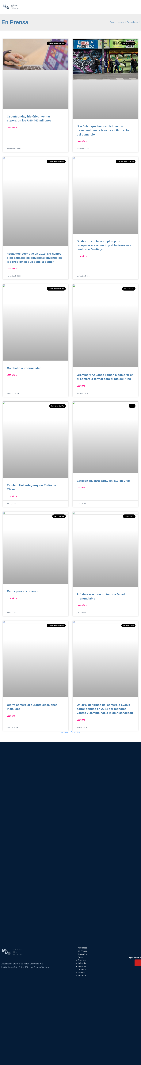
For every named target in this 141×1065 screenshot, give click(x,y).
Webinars (82, 975)
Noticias (120, 22)
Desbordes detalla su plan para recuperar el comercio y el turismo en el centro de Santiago (104, 245)
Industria (82, 963)
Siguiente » (75, 732)
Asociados (82, 948)
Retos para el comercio (23, 591)
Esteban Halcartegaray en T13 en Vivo (103, 480)
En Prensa (128, 22)
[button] (96, 7)
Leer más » (12, 128)
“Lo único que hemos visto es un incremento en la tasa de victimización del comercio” (104, 130)
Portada (112, 22)
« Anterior (65, 732)
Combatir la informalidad (24, 368)
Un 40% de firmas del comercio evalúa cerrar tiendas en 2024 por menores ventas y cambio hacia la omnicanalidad (105, 708)
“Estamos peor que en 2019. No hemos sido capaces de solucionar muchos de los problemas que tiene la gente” (34, 257)
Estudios (82, 960)
